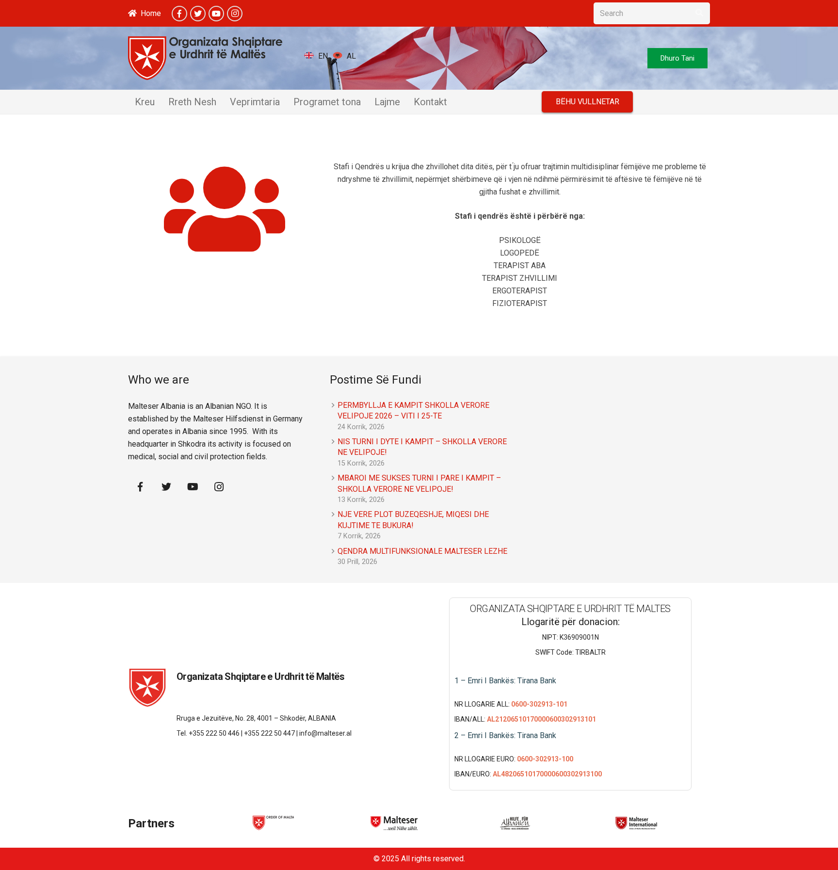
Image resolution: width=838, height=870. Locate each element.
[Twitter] (198, 13)
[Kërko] (699, 13)
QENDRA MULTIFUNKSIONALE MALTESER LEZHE (422, 551)
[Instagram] (234, 13)
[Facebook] (179, 13)
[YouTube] (216, 13)
